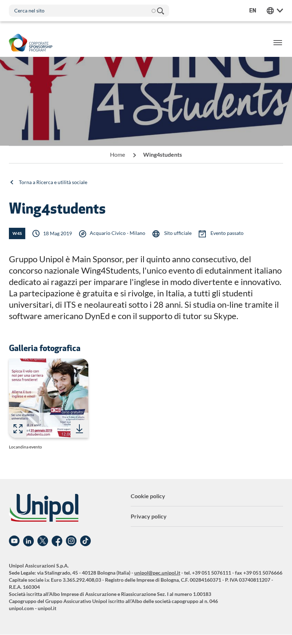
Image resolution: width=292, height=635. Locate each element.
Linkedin (28, 541)
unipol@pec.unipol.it (157, 573)
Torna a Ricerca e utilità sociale (53, 182)
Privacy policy (149, 516)
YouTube (14, 541)
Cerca (160, 11)
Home (117, 154)
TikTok (85, 541)
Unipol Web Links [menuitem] (275, 10)
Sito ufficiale (177, 233)
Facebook (57, 541)
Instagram (71, 541)
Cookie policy (148, 496)
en (252, 10)
